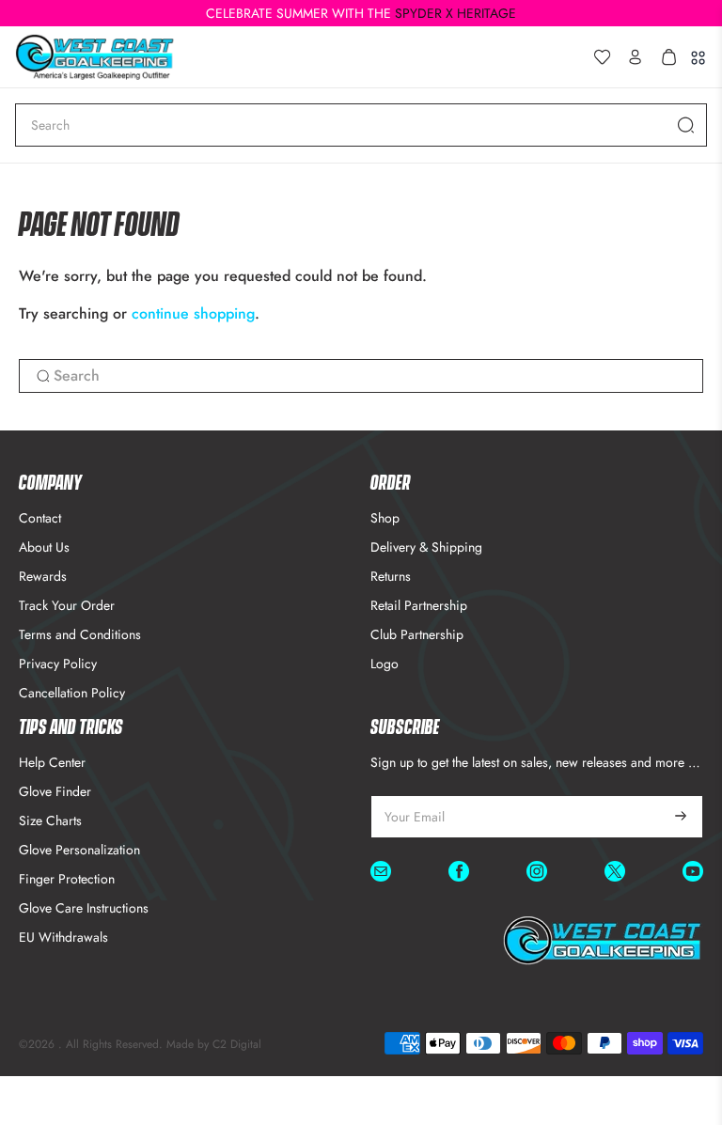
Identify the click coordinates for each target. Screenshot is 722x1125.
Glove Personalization (79, 849)
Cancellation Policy (72, 692)
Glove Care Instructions (84, 907)
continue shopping (193, 313)
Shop (385, 517)
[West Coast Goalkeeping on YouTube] (693, 874)
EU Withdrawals (63, 937)
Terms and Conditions (80, 634)
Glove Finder (55, 791)
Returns (390, 576)
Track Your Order (67, 605)
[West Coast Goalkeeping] (295, 57)
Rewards (43, 576)
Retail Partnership (418, 605)
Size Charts (50, 820)
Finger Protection (67, 878)
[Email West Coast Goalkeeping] (380, 874)
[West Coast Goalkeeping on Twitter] (614, 874)
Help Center (52, 762)
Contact (40, 517)
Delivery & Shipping (426, 547)
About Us (44, 547)
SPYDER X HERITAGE (455, 13)
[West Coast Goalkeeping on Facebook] (458, 874)
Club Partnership (416, 634)
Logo (384, 663)
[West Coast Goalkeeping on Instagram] (536, 874)
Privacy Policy (58, 663)
